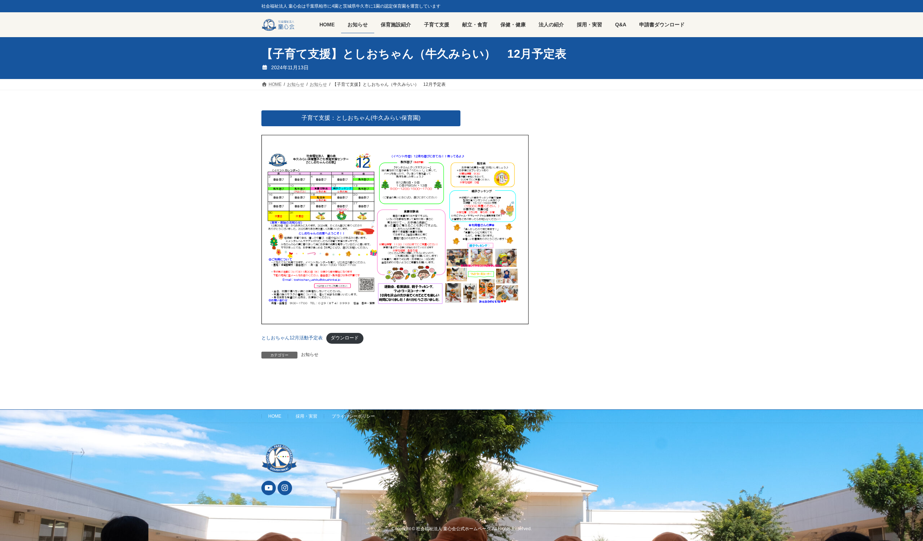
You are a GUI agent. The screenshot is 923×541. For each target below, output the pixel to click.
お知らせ (309, 354)
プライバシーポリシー (353, 416)
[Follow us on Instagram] (285, 488)
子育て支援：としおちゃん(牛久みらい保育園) (360, 118)
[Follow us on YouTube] (268, 488)
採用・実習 (306, 416)
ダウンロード (345, 337)
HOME (274, 416)
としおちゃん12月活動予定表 (292, 337)
